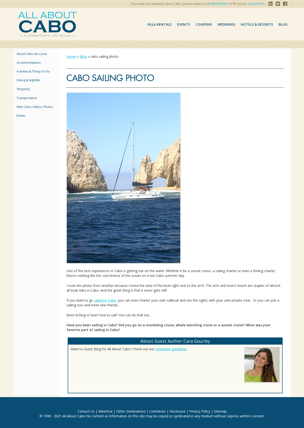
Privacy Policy (199, 411)
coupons (204, 24)
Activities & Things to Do (33, 71)
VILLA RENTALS (159, 24)
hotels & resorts (257, 24)
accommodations (29, 63)
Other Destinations (131, 411)
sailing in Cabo (105, 300)
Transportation (27, 98)
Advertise (105, 411)
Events (183, 24)
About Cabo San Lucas (32, 54)
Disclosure (177, 411)
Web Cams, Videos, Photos (35, 107)
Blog (283, 24)
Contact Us (86, 411)
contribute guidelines (171, 349)
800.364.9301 (219, 4)
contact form (256, 4)
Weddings (226, 24)
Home (71, 56)
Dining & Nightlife (28, 80)
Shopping (23, 89)
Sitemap (220, 411)
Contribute (157, 411)
